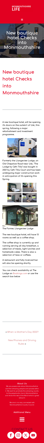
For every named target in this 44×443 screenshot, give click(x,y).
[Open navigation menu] (22, 20)
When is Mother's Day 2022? (22, 332)
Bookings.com (20, 273)
